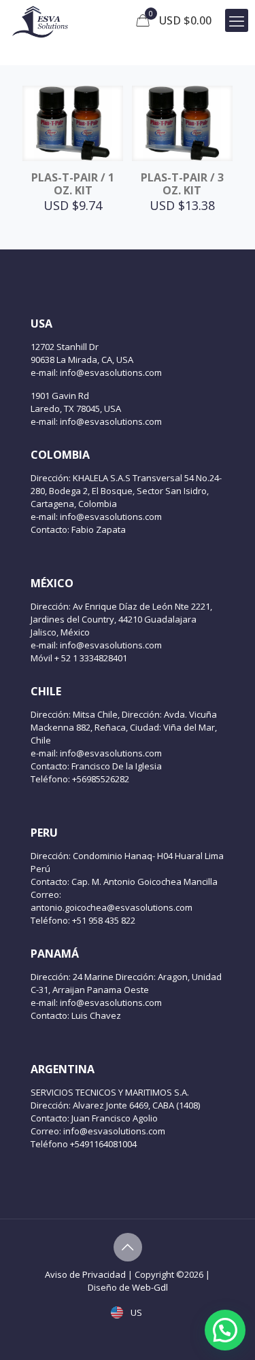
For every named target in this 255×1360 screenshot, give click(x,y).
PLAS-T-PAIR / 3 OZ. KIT (182, 184)
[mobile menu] (236, 20)
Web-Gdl (150, 1287)
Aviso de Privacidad (85, 1274)
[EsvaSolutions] (39, 20)
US (135, 1312)
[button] (225, 1330)
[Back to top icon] (128, 1247)
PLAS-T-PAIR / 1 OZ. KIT (72, 184)
